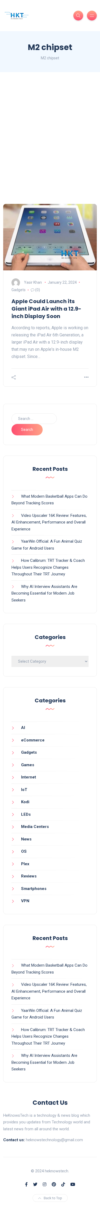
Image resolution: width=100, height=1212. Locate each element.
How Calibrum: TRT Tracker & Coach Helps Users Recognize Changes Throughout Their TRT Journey (48, 567)
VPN (25, 900)
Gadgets (18, 290)
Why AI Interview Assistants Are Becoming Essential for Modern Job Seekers (44, 593)
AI (23, 727)
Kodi (25, 801)
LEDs (26, 814)
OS (24, 851)
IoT (24, 789)
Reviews (29, 876)
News (26, 839)
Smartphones (33, 888)
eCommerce (33, 740)
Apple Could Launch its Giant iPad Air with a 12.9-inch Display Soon (46, 309)
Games (27, 764)
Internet (28, 777)
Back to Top (53, 1198)
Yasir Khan (33, 282)
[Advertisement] (50, 138)
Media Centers (35, 826)
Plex (25, 863)
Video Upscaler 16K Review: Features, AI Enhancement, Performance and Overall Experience (49, 522)
